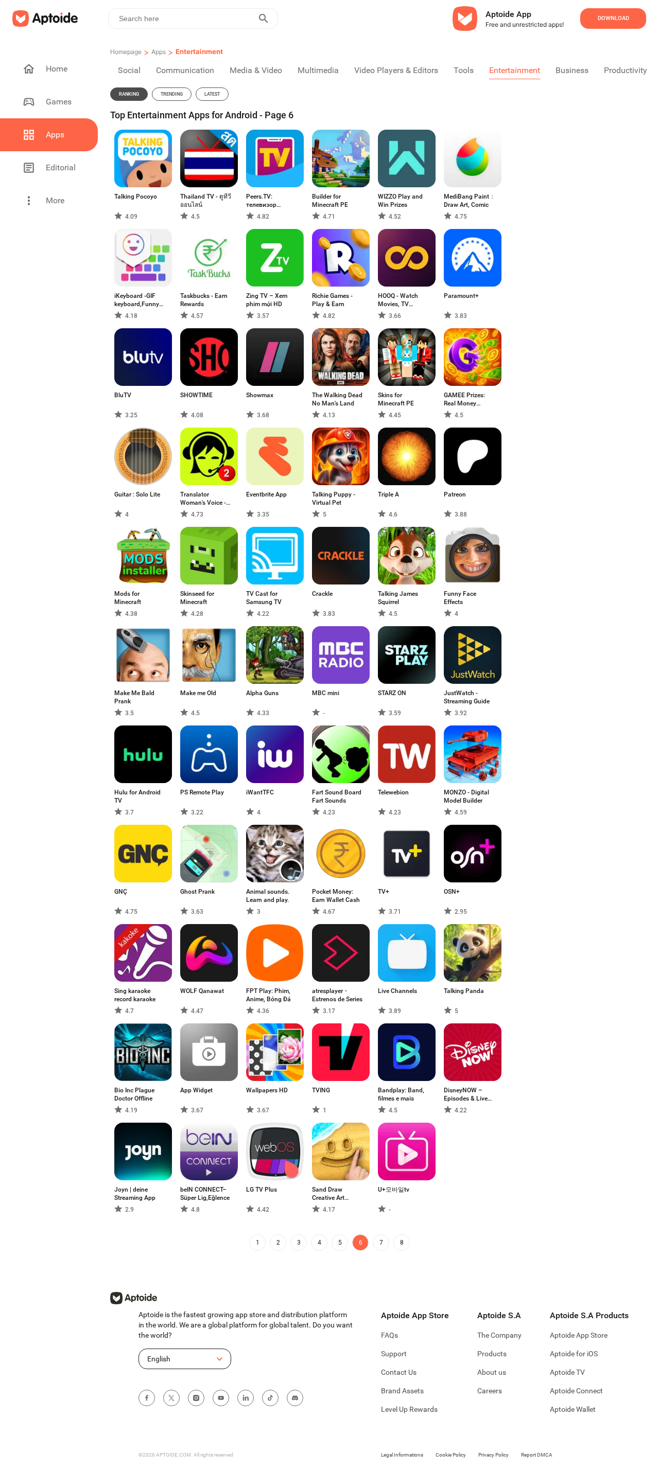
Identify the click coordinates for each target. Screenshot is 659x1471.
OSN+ (452, 891)
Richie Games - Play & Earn (332, 300)
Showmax (259, 395)
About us (491, 1372)
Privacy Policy (493, 1455)
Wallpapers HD (267, 1090)
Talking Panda (464, 991)
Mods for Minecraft (127, 598)
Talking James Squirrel (398, 598)
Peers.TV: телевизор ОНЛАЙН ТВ (263, 201)
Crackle (322, 593)
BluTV (122, 395)
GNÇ (120, 891)
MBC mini (325, 693)
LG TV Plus (261, 1189)
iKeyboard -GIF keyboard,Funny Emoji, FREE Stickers (136, 300)
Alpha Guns (262, 693)
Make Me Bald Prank (134, 697)
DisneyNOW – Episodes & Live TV (466, 1095)
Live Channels (397, 991)
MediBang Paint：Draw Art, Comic (469, 200)
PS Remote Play (202, 792)
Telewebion (393, 792)
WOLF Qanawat (202, 991)
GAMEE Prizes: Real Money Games (464, 399)
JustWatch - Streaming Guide (467, 697)
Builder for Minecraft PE (330, 200)
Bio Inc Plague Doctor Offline (134, 1094)
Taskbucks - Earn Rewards (204, 300)
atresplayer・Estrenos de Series (337, 995)
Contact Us (399, 1372)
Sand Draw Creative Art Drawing (328, 1194)
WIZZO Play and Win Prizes (400, 200)
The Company (499, 1335)
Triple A (388, 494)
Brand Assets (402, 1391)
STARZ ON (392, 693)
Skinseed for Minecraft (197, 598)
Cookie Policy (451, 1455)
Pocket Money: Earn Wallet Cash (336, 895)
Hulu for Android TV (137, 796)
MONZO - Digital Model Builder (466, 796)
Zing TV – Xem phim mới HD (266, 300)
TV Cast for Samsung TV (264, 598)
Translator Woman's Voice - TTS (203, 499)
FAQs (389, 1335)
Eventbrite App (266, 494)
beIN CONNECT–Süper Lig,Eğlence (205, 1193)
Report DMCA (536, 1455)
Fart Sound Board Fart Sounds (336, 796)
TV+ (383, 891)
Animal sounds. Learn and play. (267, 895)
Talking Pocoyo (135, 196)
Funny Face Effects (460, 598)
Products (492, 1354)
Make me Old (198, 693)
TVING (321, 1090)
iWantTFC (260, 792)
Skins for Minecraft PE (396, 399)
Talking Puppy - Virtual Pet (333, 498)
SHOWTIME (196, 395)
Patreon (455, 494)
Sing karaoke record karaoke (134, 995)
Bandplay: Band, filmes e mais (401, 1094)
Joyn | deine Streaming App (134, 1193)
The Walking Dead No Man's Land (337, 399)
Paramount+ (461, 295)
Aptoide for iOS (574, 1354)
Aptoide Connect (576, 1391)
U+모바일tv (393, 1189)
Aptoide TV (567, 1372)
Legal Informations (402, 1455)
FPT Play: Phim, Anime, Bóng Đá (268, 995)
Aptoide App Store (579, 1335)
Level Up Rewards (409, 1409)
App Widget (196, 1090)
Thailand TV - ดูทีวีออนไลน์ (205, 200)
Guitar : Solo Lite (137, 494)
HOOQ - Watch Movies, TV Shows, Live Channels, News (400, 300)
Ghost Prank (197, 891)
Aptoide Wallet (573, 1409)
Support (394, 1354)
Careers (489, 1391)
